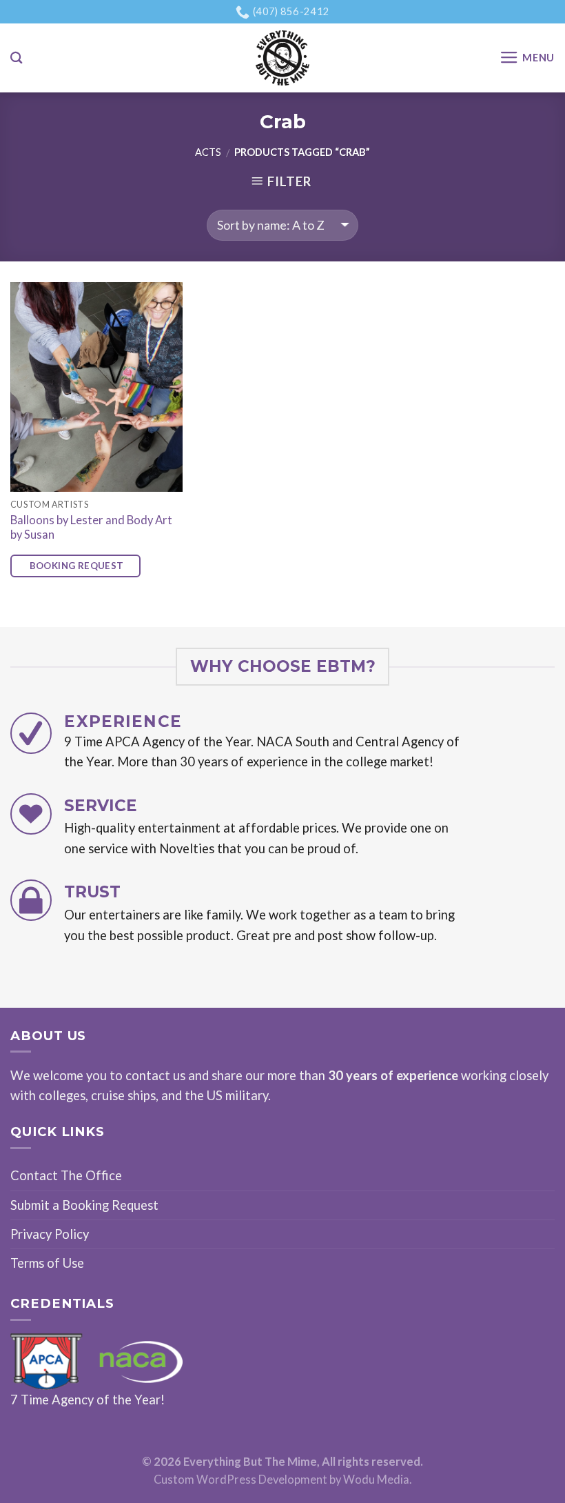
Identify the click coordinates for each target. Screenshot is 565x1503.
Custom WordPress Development (240, 1479)
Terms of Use (47, 1263)
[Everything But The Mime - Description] (282, 57)
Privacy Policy (49, 1234)
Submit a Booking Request (84, 1205)
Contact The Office (66, 1175)
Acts (208, 152)
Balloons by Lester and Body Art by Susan (91, 527)
